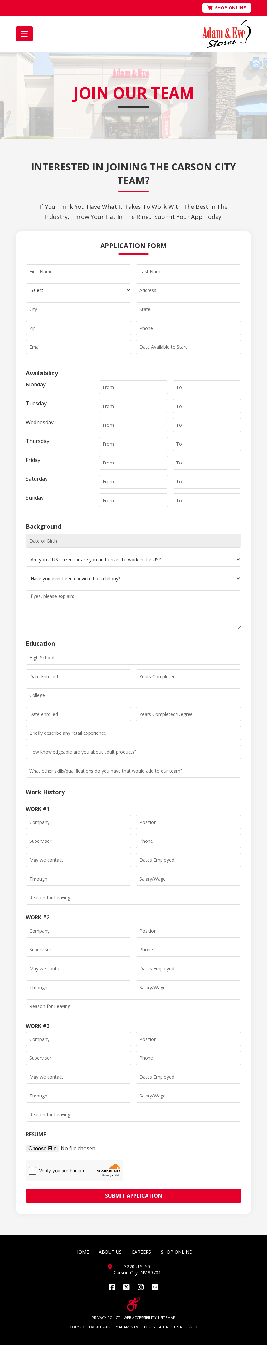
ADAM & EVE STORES (137, 1327)
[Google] (155, 1287)
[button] (24, 33)
